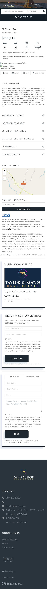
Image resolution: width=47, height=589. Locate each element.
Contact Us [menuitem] (8, 547)
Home (2, 255)
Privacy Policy (16, 229)
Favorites (35, 4)
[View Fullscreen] (4, 178)
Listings (8, 255)
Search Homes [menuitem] (10, 539)
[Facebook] (5, 559)
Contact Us (8, 301)
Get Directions (23, 209)
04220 (31, 255)
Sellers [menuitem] (5, 543)
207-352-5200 (25, 17)
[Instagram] (11, 559)
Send (16, 434)
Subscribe (16, 359)
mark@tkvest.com (16, 506)
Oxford (18, 255)
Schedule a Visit (32, 377)
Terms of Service (20, 442)
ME (13, 255)
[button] (44, 11)
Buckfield (25, 255)
